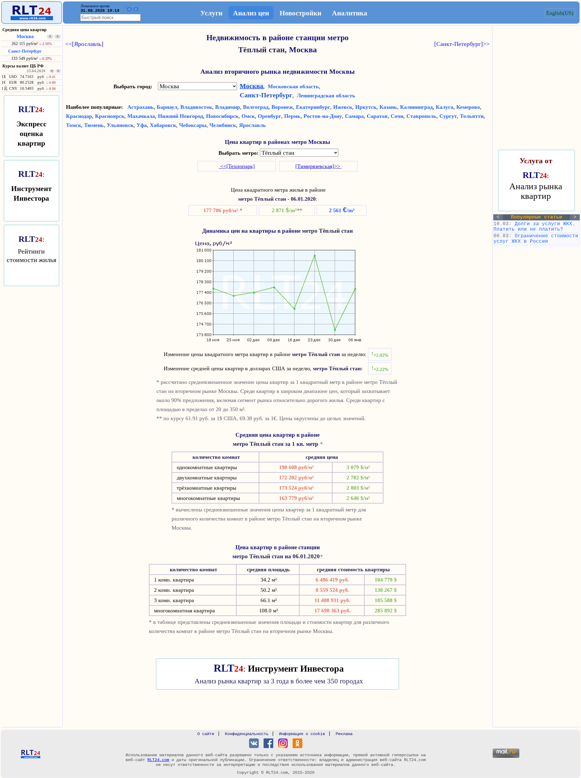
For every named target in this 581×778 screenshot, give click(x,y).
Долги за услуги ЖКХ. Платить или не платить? (534, 226)
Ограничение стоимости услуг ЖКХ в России (536, 238)
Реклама (344, 733)
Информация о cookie (302, 733)
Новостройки (300, 13)
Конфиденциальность (246, 733)
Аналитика (349, 13)
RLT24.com (158, 759)
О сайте (205, 733)
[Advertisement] (277, 707)
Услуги (211, 13)
